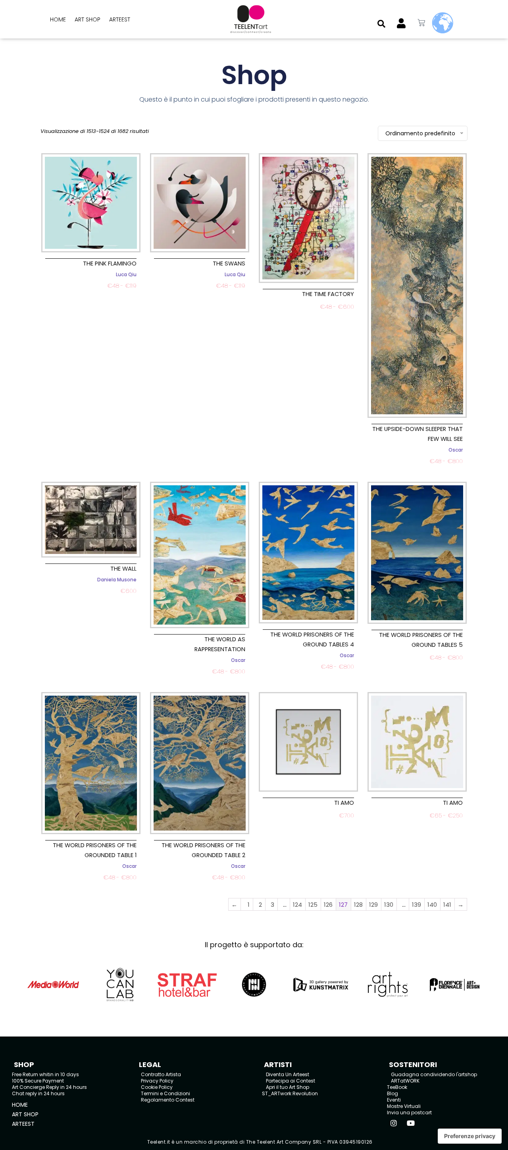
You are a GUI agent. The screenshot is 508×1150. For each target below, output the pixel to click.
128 (358, 904)
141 (447, 904)
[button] (381, 24)
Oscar (455, 450)
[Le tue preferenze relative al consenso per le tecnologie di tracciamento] (470, 1136)
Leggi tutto (308, 316)
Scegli (90, 295)
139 (416, 904)
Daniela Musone (117, 580)
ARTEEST (119, 19)
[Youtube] (411, 1123)
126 (328, 904)
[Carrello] (421, 23)
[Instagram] (394, 1123)
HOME (58, 19)
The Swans (229, 263)
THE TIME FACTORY (328, 294)
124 (297, 904)
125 (313, 904)
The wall (123, 569)
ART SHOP (87, 19)
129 (373, 904)
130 (388, 904)
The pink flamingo (110, 263)
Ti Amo (344, 803)
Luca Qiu (126, 274)
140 (432, 904)
